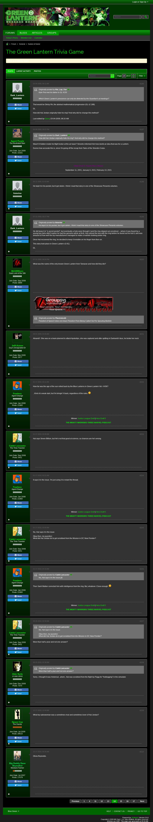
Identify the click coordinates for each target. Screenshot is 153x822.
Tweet (19, 108)
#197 (142, 130)
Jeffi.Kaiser (17, 345)
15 (121, 801)
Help (109, 811)
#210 (142, 752)
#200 (142, 259)
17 (134, 801)
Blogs (23, 33)
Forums (10, 33)
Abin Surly (17, 674)
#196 (142, 84)
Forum (13, 44)
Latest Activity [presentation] (23, 71)
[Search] (146, 17)
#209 (142, 710)
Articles (37, 33)
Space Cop (17, 722)
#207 (142, 621)
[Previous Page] (132, 76)
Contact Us (119, 811)
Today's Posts (12, 38)
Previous (75, 801)
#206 (142, 569)
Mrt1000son (17, 271)
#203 (142, 434)
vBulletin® (135, 817)
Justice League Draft (86, 418)
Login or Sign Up (139, 2)
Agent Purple (17, 141)
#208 (142, 662)
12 (102, 801)
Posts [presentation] (10, 71)
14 (115, 801)
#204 (142, 476)
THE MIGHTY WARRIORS (77, 423)
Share (19, 105)
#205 (142, 528)
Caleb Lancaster (17, 446)
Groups (51, 33)
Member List (26, 38)
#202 (142, 382)
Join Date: (13, 151)
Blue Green (13, 811)
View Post (68, 89)
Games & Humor (34, 44)
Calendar (38, 38)
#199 (142, 217)
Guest (47, 119)
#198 (142, 182)
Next (142, 801)
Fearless (17, 393)
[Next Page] (134, 76)
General (22, 44)
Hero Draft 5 (101, 418)
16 (127, 801)
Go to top (142, 811)
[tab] (10, 71)
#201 (142, 334)
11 (95, 801)
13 (108, 801)
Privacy (131, 811)
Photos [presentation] (37, 71)
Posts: (14, 153)
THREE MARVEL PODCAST (99, 423)
